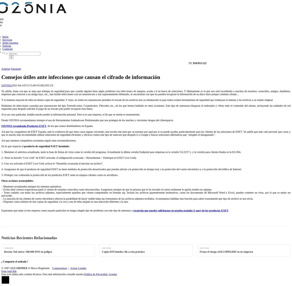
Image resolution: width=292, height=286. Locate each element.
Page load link (9, 271)
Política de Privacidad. (96, 274)
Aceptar (112, 274)
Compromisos (59, 268)
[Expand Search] (3, 52)
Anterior (5, 68)
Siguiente (16, 68)
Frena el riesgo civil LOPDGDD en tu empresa (226, 251)
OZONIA (6, 85)
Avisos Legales (78, 268)
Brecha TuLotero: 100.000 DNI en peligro (28, 251)
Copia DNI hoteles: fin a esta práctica (123, 251)
